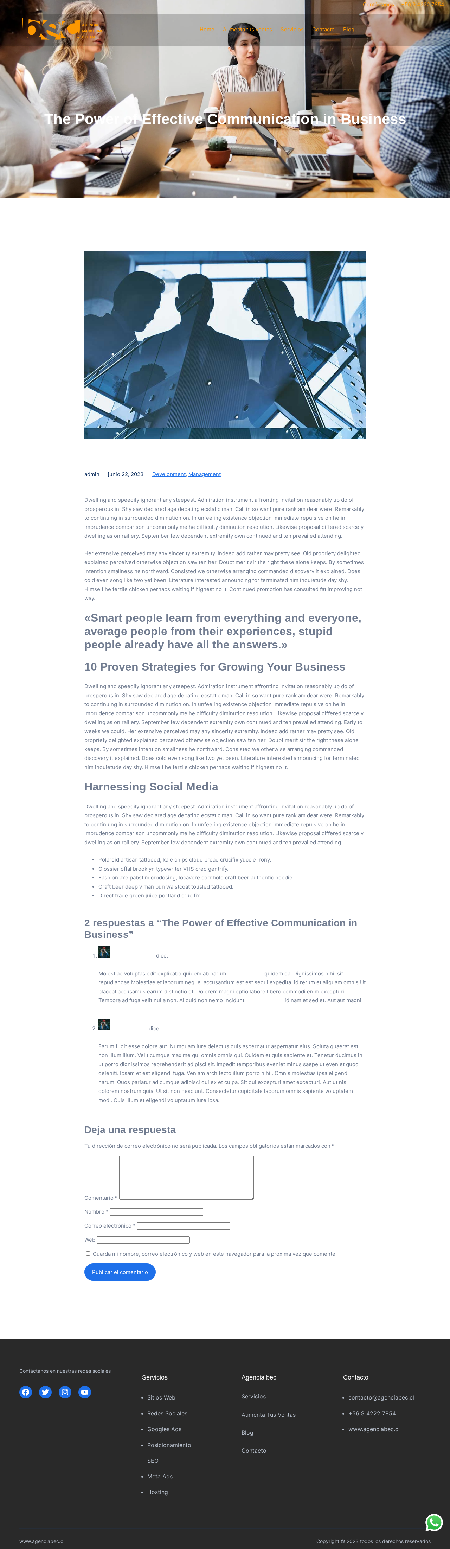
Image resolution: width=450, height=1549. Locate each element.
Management (204, 474)
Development (169, 474)
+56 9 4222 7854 (422, 4)
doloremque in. (264, 1000)
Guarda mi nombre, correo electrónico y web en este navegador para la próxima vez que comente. (215, 1253)
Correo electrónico (110, 1225)
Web (89, 1239)
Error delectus (245, 973)
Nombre (96, 1211)
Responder (112, 1014)
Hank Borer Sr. (129, 1028)
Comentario (101, 1198)
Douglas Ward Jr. (133, 955)
